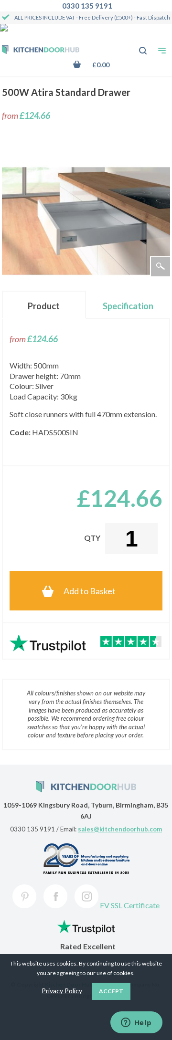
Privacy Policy (62, 991)
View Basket (98, 65)
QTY (92, 537)
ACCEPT (111, 991)
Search (137, 46)
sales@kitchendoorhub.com (120, 829)
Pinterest (24, 896)
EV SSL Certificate (130, 905)
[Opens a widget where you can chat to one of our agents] (136, 1023)
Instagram (86, 896)
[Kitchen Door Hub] (40, 50)
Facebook (55, 896)
